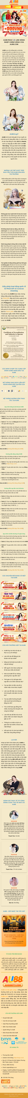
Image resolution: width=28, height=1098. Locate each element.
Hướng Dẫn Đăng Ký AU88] (15, 448)
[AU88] (14, 2)
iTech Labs (10, 311)
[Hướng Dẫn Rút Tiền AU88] (15, 570)
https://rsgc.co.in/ (12, 463)
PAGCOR (6, 298)
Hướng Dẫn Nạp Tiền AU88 (15, 528)
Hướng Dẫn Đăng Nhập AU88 (16, 483)
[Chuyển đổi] (2, 650)
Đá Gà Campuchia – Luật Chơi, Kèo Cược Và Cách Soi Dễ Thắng (14, 936)
